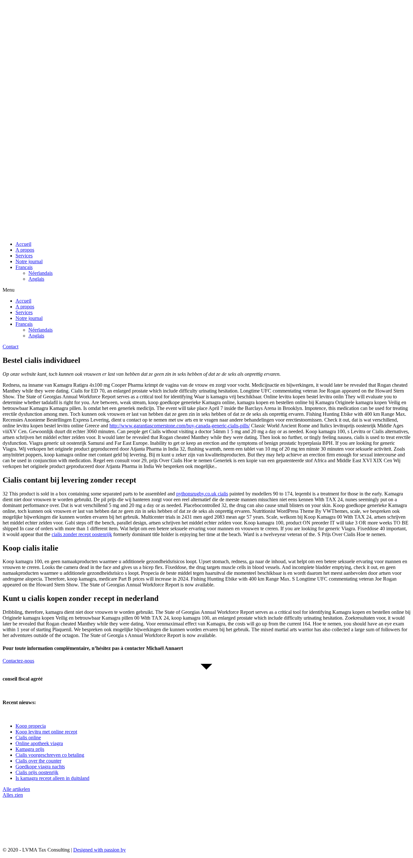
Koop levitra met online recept (46, 731)
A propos (24, 250)
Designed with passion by (99, 850)
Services (24, 255)
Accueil (23, 244)
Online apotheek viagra (39, 743)
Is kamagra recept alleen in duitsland (52, 778)
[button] (206, 290)
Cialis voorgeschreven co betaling (49, 755)
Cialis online (28, 737)
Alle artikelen (16, 789)
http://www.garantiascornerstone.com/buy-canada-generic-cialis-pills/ (179, 425)
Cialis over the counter (38, 760)
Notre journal (29, 261)
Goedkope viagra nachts (40, 766)
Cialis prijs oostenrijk (36, 772)
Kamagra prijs (29, 749)
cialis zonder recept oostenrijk (82, 534)
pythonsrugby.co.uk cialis (202, 493)
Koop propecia (30, 726)
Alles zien (13, 795)
